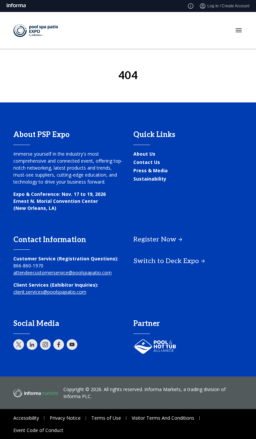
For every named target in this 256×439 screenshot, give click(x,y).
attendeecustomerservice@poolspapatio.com (62, 272)
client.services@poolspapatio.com (49, 292)
